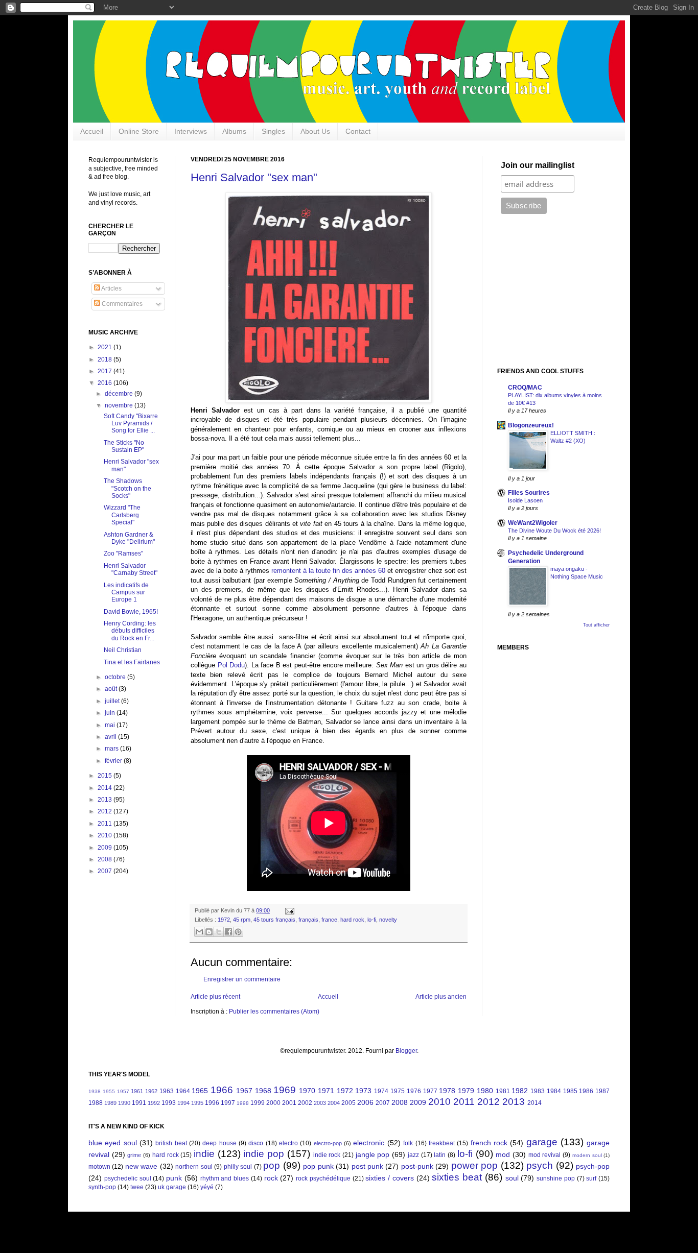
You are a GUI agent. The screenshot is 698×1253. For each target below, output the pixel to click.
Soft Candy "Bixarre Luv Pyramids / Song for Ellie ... (131, 424)
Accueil (91, 131)
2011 (105, 823)
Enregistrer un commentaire (242, 979)
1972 (224, 920)
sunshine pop (556, 1178)
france (329, 920)
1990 (124, 1103)
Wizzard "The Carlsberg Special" (122, 515)
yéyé (207, 1187)
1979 (466, 1091)
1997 (228, 1102)
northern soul (193, 1166)
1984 (554, 1091)
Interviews (190, 131)
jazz (413, 1155)
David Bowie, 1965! (131, 611)
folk (408, 1143)
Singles (273, 131)
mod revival (544, 1155)
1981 (503, 1091)
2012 (105, 811)
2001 (289, 1102)
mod (503, 1154)
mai (111, 725)
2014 (105, 787)
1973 (363, 1091)
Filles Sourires (529, 492)
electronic (368, 1143)
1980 (485, 1091)
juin (111, 712)
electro (288, 1143)
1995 (197, 1103)
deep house (219, 1143)
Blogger (406, 1050)
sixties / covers (389, 1178)
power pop (474, 1165)
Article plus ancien (441, 996)
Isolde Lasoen (525, 500)
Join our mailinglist (537, 165)
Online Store (139, 131)
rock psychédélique (323, 1178)
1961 (137, 1091)
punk (174, 1178)
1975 (397, 1091)
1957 (123, 1091)
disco (255, 1143)
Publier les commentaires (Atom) (274, 1011)
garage (541, 1142)
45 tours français (274, 920)
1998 (243, 1103)
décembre (119, 393)
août (112, 688)
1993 (168, 1102)
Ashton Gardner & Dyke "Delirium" (129, 538)
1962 (151, 1091)
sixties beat (457, 1177)
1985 (570, 1091)
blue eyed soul (112, 1143)
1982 (519, 1091)
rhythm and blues (224, 1178)
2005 (348, 1102)
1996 (212, 1102)
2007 (105, 871)
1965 (200, 1091)
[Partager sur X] (219, 932)
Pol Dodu (231, 665)
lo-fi (371, 920)
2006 (365, 1102)
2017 (105, 371)
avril (111, 736)
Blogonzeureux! (531, 425)
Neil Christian (123, 650)
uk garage (172, 1187)
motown (99, 1166)
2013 (105, 799)
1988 (95, 1102)
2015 (105, 775)
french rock (489, 1143)
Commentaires (121, 303)
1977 (430, 1091)
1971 (326, 1091)
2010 (105, 835)
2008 (105, 859)
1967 (244, 1091)
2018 (105, 359)
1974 (381, 1091)
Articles (111, 288)
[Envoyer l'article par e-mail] (288, 910)
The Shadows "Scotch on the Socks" (127, 488)
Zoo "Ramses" (123, 553)
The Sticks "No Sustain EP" (124, 446)
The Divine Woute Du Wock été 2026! (554, 530)
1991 (139, 1102)
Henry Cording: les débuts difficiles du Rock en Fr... (130, 631)
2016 (105, 383)
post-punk (417, 1166)
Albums (234, 131)
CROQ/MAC (525, 387)
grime (134, 1155)
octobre (116, 677)
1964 (183, 1091)
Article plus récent (215, 996)
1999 (257, 1102)
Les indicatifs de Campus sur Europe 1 (126, 593)
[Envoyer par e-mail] (199, 932)
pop (271, 1165)
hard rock (352, 920)
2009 (105, 847)
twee (137, 1187)
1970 (307, 1091)
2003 (320, 1103)
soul (512, 1178)
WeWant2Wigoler (532, 522)
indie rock (327, 1155)
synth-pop (102, 1187)
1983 (537, 1091)
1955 (109, 1091)
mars (112, 748)
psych (539, 1165)
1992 (154, 1103)
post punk (367, 1166)
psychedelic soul (127, 1178)
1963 (166, 1091)
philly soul (238, 1166)
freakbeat (442, 1143)
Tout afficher (596, 625)
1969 (284, 1090)
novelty (388, 920)
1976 (414, 1091)
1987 (602, 1091)
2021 (105, 347)
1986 (586, 1091)
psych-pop (593, 1166)
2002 (305, 1102)
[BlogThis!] (209, 932)
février (114, 760)
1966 (222, 1090)
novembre (119, 405)
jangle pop (373, 1154)
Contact (357, 131)
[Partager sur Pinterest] (238, 932)
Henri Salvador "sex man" (254, 177)
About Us (315, 131)
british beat (171, 1143)
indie (204, 1153)
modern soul (587, 1155)
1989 (110, 1103)
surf (591, 1178)
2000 (273, 1102)
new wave (141, 1166)
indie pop (263, 1153)
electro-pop (328, 1143)
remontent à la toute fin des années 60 (328, 570)
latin (440, 1155)
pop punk (318, 1166)
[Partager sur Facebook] (228, 932)
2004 (334, 1103)
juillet (113, 701)
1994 (183, 1103)
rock (271, 1178)
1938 (94, 1091)
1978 (447, 1091)
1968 (263, 1091)
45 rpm (241, 920)
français (308, 920)
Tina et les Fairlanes (132, 662)
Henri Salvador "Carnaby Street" (130, 569)
